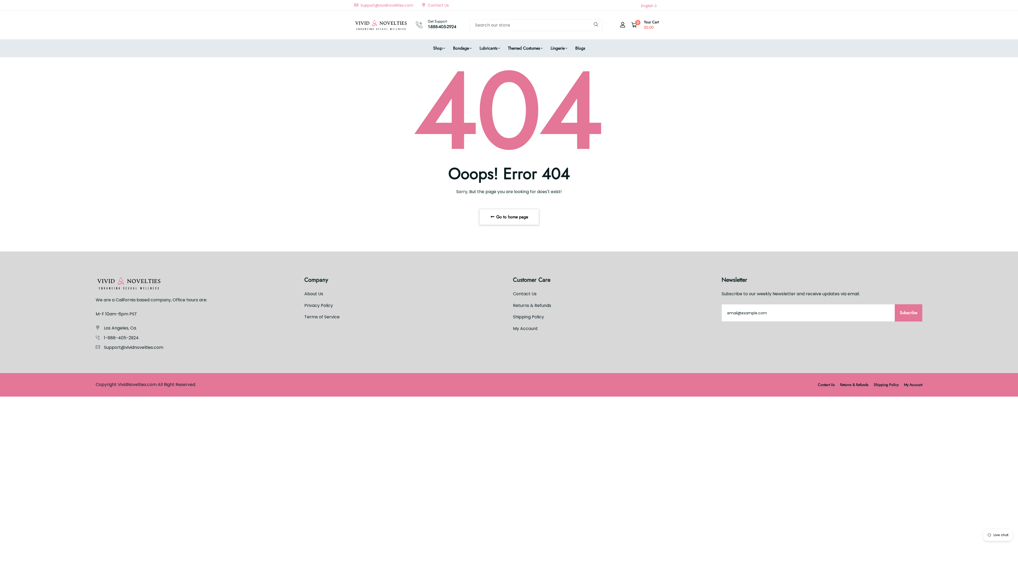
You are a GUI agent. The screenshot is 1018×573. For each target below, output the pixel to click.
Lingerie (558, 48)
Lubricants (488, 48)
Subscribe (908, 313)
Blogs (580, 48)
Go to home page (511, 217)
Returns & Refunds (532, 305)
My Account (525, 328)
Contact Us (438, 5)
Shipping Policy (528, 317)
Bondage (461, 48)
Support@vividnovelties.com (386, 5)
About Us (313, 294)
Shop (437, 48)
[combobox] (535, 25)
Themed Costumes (524, 48)
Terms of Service (322, 317)
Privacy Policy (318, 305)
